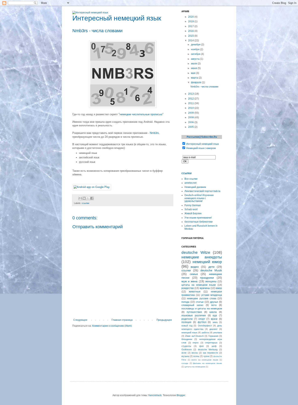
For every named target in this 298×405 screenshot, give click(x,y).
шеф (214, 346)
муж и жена (189, 281)
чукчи (206, 356)
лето (214, 305)
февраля (196, 82)
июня (194, 68)
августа (195, 59)
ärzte (184, 353)
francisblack (155, 395)
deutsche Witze (195, 252)
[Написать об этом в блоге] (84, 198)
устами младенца (211, 295)
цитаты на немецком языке (198, 285)
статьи (200, 302)
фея (201, 346)
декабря (196, 44)
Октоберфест (205, 325)
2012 (191, 98)
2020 (191, 16)
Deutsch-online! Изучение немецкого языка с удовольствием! (199, 198)
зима (215, 322)
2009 (191, 112)
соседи (184, 363)
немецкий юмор (207, 262)
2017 (191, 26)
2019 (191, 21)
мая (193, 73)
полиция (186, 322)
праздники (207, 277)
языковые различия (193, 315)
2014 (191, 40)
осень (196, 356)
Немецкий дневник (195, 187)
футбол (202, 322)
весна (195, 353)
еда (215, 315)
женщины (211, 281)
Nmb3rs (154, 132)
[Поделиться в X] (88, 198)
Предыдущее (164, 320)
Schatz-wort (190, 209)
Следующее (80, 320)
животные (194, 291)
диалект (213, 329)
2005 (191, 127)
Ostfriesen (186, 349)
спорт (201, 319)
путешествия (194, 312)
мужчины (205, 288)
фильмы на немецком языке (207, 363)
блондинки (186, 339)
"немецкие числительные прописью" (141, 114)
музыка (185, 356)
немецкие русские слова (201, 298)
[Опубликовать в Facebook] (92, 198)
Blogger (181, 395)
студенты (186, 346)
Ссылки (186, 173)
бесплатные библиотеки (198, 221)
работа (205, 332)
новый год (186, 325)
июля (194, 63)
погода (185, 302)
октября (196, 54)
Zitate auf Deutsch (194, 336)
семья (194, 274)
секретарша (211, 342)
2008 (191, 117)
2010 (191, 108)
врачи (214, 319)
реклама (217, 332)
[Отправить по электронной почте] (80, 198)
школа (213, 312)
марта (195, 77)
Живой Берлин (193, 213)
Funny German (192, 205)
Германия (213, 336)
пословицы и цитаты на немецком (201, 308)
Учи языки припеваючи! (198, 217)
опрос (196, 342)
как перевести (210, 353)
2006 (191, 122)
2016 (191, 31)
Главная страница (122, 320)
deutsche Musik (211, 270)
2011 (191, 103)
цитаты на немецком (194, 367)
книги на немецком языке (204, 360)
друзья (214, 302)
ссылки (85, 203)
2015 (191, 35)
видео (195, 266)
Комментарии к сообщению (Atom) (112, 325)
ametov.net (190, 182)
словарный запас (192, 305)
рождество (187, 288)
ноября (195, 49)
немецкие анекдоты (201, 257)
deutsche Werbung (208, 349)
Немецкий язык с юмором (201, 148)
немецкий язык (189, 332)
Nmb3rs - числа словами (204, 86)
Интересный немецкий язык (202, 144)
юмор (219, 288)
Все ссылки (190, 178)
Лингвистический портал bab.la (202, 191)
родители (187, 319)
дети (211, 266)
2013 (191, 93)
